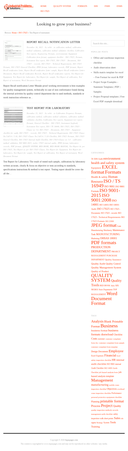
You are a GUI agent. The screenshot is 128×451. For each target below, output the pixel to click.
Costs (94, 338)
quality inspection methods (101, 410)
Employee (116, 351)
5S (92, 159)
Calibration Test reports (53, 119)
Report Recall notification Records (27, 73)
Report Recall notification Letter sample (40, 70)
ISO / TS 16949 (52, 126)
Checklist (118, 334)
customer (101, 339)
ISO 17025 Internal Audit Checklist (33, 139)
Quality (117, 406)
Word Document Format (31, 80)
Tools (113, 422)
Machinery (108, 230)
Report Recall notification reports (56, 73)
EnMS (119, 6)
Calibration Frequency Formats (69, 113)
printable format (112, 401)
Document (103, 351)
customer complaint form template (104, 347)
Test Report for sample (45, 77)
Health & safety (99, 176)
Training (95, 426)
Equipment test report (73, 119)
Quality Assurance (113, 260)
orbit (50, 47)
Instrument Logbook (69, 123)
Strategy (99, 423)
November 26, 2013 (35, 47)
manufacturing (99, 384)
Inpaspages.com (71, 440)
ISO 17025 (44, 11)
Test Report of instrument (66, 153)
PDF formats (71, 67)
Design (94, 351)
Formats (82, 6)
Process (95, 406)
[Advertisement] (109, 125)
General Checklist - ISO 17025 (47, 123)
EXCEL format (104, 169)
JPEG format (41, 67)
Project (106, 405)
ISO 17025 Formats (66, 136)
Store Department (105, 289)
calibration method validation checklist (58, 50)
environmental (61, 53)
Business (109, 325)
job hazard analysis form (108, 372)
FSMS (107, 6)
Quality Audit (98, 263)
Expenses (100, 356)
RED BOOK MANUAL (59, 146)
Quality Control (113, 263)
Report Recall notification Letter (53, 42)
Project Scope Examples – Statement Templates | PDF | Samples (107, 87)
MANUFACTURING (108, 234)
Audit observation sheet (105, 67)
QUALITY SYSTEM (62, 6)
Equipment (96, 168)
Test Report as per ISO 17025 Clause (29, 149)
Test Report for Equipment (57, 149)
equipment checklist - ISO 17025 (61, 57)
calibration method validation (55, 116)
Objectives (112, 389)
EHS (96, 6)
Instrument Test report (36, 60)
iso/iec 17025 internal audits (44, 143)
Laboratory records (56, 67)
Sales (113, 286)
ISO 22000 (109, 221)
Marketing (95, 238)
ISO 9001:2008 (101, 198)
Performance (117, 393)
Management (102, 380)
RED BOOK (44, 146)
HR (114, 359)
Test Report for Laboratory (24, 77)
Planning (95, 401)
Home (43, 6)
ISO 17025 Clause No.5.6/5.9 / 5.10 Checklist (38, 136)
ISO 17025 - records (28, 133)
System (106, 422)
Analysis (97, 321)
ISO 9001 (109, 186)
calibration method (63, 47)
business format (99, 330)
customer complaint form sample (111, 343)
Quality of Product (100, 271)
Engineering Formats (46, 53)
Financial (110, 355)
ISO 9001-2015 (25, 143)
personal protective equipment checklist (106, 397)
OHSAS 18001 (108, 238)
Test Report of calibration (67, 77)
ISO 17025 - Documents (66, 60)
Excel (93, 356)
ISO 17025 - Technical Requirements (57, 63)
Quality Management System (106, 267)
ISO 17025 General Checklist (23, 67)
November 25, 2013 (35, 113)
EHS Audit (98, 159)
